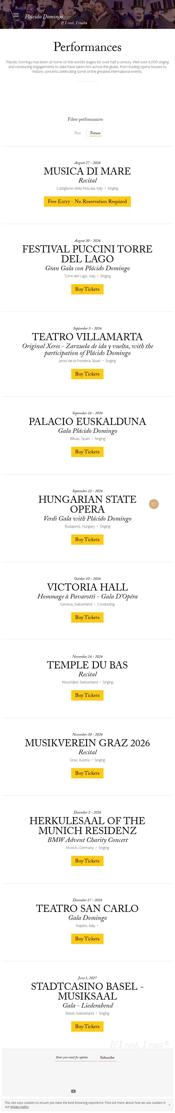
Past (77, 133)
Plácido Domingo (44, 16)
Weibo (107, 1091)
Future (95, 134)
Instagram (98, 1091)
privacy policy (19, 1107)
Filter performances (85, 120)
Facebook (81, 1091)
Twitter (90, 1091)
